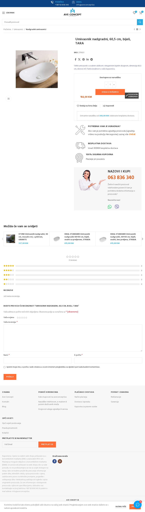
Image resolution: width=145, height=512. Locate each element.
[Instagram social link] (60, 461)
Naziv (7, 355)
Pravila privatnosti (9, 428)
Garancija (115, 401)
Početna (7, 29)
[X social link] (79, 59)
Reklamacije (116, 397)
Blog (4, 406)
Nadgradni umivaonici (36, 29)
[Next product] (140, 29)
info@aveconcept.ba (85, 5)
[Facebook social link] (75, 59)
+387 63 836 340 (62, 5)
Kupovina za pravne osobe (86, 406)
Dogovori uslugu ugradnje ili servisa (53, 409)
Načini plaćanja (81, 397)
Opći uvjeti (7, 418)
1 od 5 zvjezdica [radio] (18, 318)
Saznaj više (120, 506)
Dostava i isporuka (82, 401)
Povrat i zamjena (120, 392)
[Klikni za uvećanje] (8, 99)
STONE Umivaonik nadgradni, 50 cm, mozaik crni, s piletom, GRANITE (33, 236)
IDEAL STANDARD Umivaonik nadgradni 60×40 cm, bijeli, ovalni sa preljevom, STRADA (77, 236)
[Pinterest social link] (83, 59)
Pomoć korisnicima (48, 392)
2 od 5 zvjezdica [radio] (20, 318)
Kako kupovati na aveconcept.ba (52, 397)
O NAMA (6, 392)
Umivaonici (19, 29)
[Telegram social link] (91, 59)
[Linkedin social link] (87, 59)
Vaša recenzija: (11, 322)
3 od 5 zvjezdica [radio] (22, 318)
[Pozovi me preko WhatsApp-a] (109, 207)
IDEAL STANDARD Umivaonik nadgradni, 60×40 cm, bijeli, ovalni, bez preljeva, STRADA (123, 236)
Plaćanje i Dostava (84, 392)
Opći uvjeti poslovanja (11, 423)
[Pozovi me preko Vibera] (117, 207)
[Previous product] (134, 29)
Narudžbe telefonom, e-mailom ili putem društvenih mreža (52, 403)
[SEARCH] (140, 22)
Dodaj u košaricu (110, 92)
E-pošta (78, 355)
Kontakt (5, 401)
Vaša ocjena (9, 318)
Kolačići (5, 433)
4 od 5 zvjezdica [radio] (24, 318)
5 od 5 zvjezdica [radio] (26, 318)
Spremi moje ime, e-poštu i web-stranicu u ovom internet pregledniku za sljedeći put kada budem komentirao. (53, 367)
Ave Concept (7, 397)
